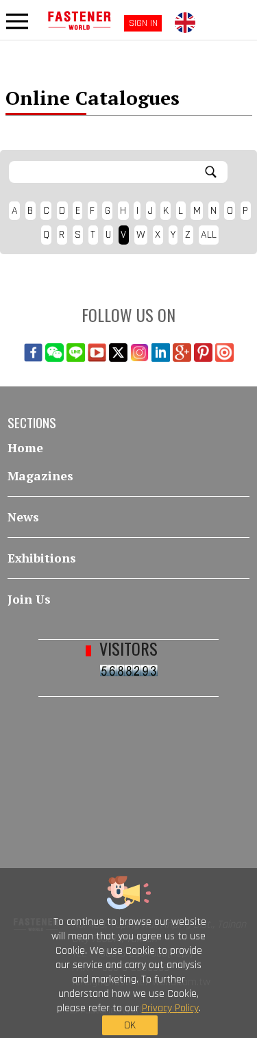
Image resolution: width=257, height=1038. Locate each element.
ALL (209, 234)
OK (130, 1025)
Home (25, 448)
